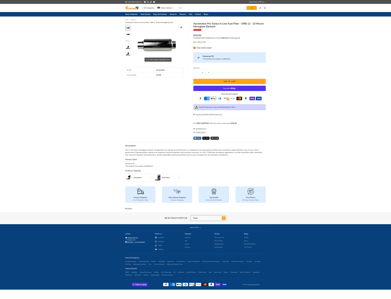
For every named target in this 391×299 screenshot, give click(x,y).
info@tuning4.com (132, 238)
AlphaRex (134, 272)
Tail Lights (249, 261)
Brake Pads (225, 261)
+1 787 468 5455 (139, 242)
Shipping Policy (219, 244)
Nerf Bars (128, 264)
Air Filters (257, 261)
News (246, 241)
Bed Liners (170, 261)
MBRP (127, 272)
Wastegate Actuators (139, 264)
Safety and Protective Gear (175, 264)
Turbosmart (233, 272)
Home (127, 20)
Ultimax (145, 275)
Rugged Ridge (155, 275)
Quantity (196, 68)
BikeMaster (128, 275)
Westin (226, 272)
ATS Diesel (138, 275)
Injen (210, 272)
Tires (150, 264)
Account (260, 8)
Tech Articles (248, 247)
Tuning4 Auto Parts (253, 284)
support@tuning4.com (134, 2)
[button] (165, 8)
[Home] (131, 7)
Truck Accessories (159, 264)
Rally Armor (217, 272)
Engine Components (194, 261)
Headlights (161, 261)
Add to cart (230, 81)
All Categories (149, 8)
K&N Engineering (166, 272)
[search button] (252, 8)
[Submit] (224, 218)
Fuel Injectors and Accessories (211, 261)
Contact (198, 14)
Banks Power (202, 272)
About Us (173, 14)
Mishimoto (181, 272)
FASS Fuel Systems (167, 275)
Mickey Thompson (245, 272)
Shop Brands (145, 14)
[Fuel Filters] (167, 177)
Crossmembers (180, 261)
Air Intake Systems (130, 261)
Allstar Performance (146, 272)
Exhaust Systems (144, 261)
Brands (246, 237)
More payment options (229, 94)
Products (133, 20)
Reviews (183, 14)
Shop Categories (131, 14)
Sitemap (187, 247)
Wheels (153, 261)
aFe (175, 272)
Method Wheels (191, 272)
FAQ (190, 14)
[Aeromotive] (138, 177)
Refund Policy (218, 247)
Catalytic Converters (237, 261)
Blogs (206, 14)
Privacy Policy (218, 241)
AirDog (156, 272)
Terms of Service (219, 237)
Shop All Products (160, 14)
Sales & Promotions (250, 244)
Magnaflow (256, 272)
